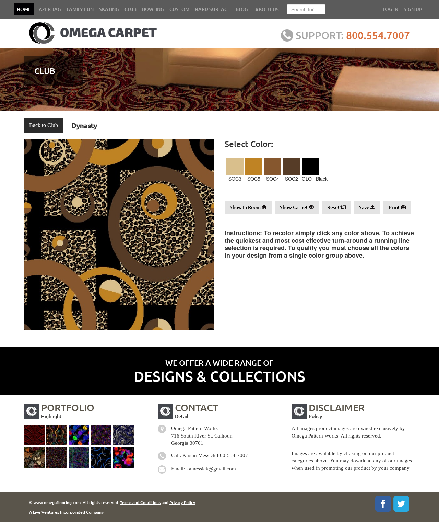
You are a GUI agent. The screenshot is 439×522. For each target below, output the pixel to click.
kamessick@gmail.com (211, 469)
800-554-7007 (232, 455)
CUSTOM (179, 9)
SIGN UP (413, 9)
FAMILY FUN (80, 9)
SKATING (109, 9)
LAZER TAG (48, 9)
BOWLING (153, 9)
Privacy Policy (182, 503)
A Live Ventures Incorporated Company (66, 512)
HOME (24, 9)
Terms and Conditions (140, 503)
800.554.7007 (378, 35)
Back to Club (43, 125)
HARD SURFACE (212, 9)
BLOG (242, 9)
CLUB (130, 9)
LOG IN (390, 9)
